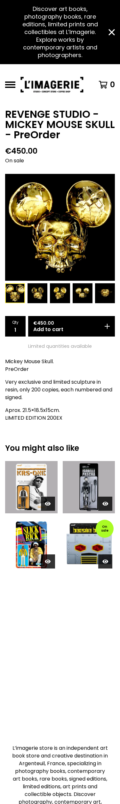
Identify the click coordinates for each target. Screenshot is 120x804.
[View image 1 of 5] (15, 293)
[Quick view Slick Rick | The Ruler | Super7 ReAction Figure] (48, 561)
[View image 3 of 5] (60, 293)
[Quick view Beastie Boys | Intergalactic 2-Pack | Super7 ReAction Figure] (105, 561)
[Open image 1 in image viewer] (60, 227)
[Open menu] (10, 85)
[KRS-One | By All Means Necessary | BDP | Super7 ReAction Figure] (31, 487)
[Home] (53, 84)
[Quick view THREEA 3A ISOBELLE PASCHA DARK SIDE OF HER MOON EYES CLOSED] (105, 504)
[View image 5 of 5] (105, 293)
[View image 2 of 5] (37, 293)
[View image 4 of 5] (82, 293)
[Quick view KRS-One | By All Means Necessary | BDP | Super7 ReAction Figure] (48, 504)
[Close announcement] (111, 32)
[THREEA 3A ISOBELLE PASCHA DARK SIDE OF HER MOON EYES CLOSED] (89, 487)
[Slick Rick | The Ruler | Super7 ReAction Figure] (31, 545)
